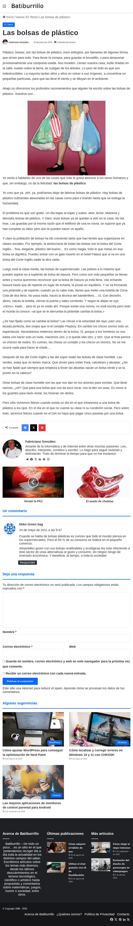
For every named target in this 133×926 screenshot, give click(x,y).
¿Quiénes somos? (69, 914)
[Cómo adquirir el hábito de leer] (56, 847)
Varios (20, 17)
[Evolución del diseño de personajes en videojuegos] (100, 864)
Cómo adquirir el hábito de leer (77, 848)
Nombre (9, 632)
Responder (27, 562)
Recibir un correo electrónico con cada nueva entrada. (46, 673)
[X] (36, 459)
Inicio (10, 17)
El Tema (31, 17)
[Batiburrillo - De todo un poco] (27, 6)
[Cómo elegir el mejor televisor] (100, 847)
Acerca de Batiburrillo (39, 914)
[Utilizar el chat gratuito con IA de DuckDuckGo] (56, 867)
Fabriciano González (19, 42)
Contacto (123, 914)
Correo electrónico (17, 646)
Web (72, 646)
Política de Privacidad (99, 914)
